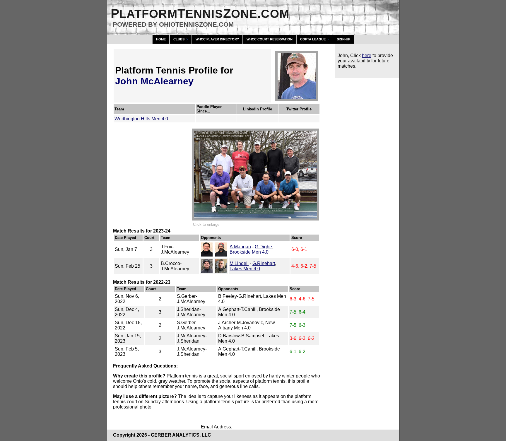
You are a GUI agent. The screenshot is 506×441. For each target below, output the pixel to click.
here (366, 55)
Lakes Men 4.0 (245, 268)
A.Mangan (240, 246)
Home (161, 39)
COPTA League (313, 39)
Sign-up (343, 39)
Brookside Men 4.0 (249, 251)
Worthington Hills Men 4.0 (141, 118)
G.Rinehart (263, 263)
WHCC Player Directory (217, 39)
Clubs (178, 39)
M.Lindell (239, 263)
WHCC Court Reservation (270, 39)
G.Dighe (263, 246)
